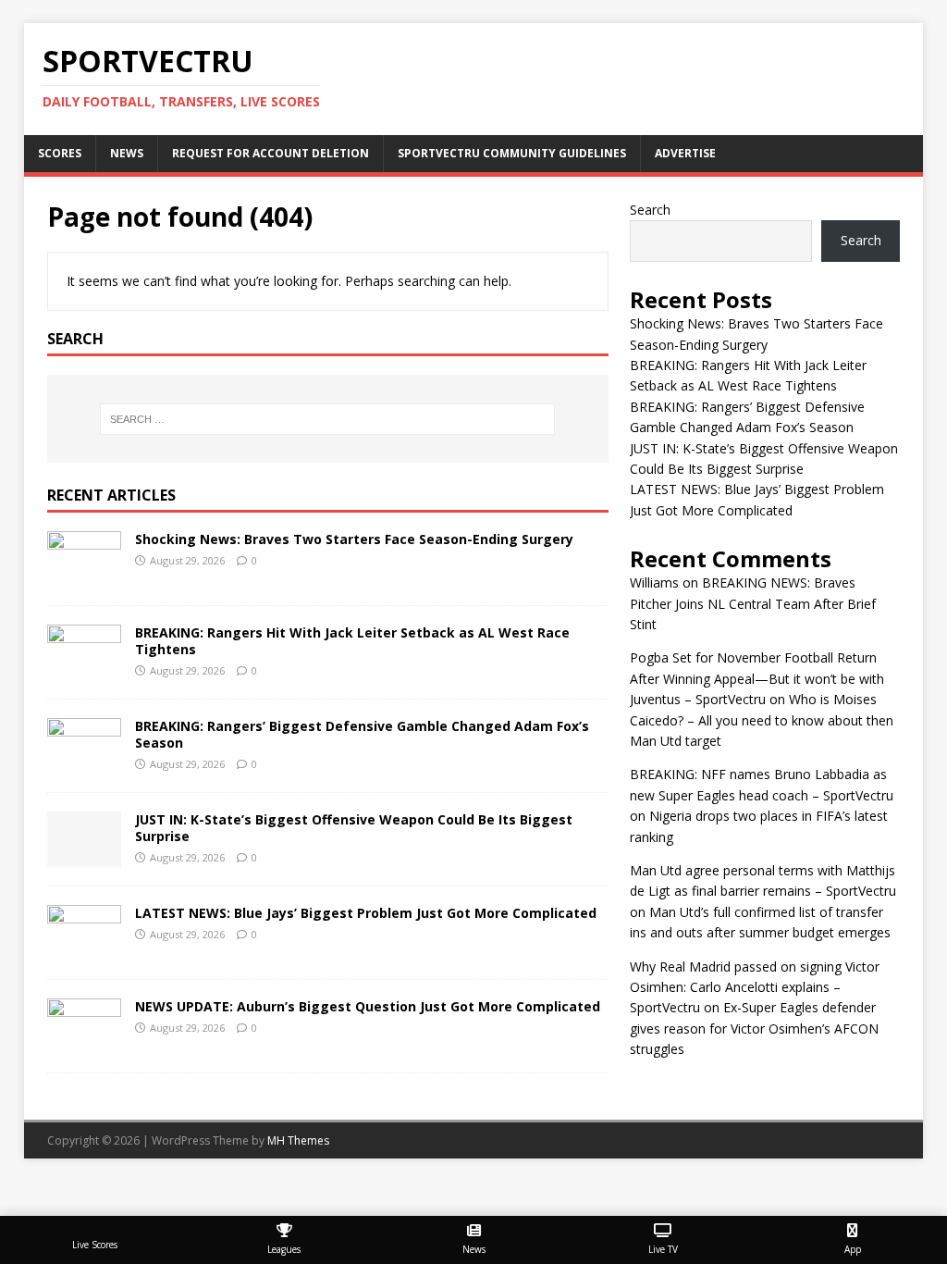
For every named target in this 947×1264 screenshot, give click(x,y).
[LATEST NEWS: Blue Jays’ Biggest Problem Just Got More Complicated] (84, 949)
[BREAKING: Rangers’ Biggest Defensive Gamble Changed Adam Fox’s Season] (84, 762)
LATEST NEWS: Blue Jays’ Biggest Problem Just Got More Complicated (365, 913)
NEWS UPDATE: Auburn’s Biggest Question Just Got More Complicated (367, 1006)
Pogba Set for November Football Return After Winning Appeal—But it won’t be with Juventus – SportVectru (757, 678)
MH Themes (298, 1140)
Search (650, 209)
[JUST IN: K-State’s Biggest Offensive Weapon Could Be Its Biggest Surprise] (84, 855)
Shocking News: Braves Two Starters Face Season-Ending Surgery (354, 539)
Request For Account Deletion (270, 153)
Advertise (685, 153)
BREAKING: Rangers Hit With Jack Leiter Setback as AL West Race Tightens (352, 641)
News (126, 153)
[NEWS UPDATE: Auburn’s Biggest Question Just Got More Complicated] (84, 1042)
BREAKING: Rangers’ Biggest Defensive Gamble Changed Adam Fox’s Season (362, 734)
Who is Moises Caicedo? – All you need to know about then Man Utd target (761, 720)
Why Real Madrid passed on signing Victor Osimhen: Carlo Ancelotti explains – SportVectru (754, 987)
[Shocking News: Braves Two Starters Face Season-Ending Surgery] (84, 575)
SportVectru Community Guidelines (512, 153)
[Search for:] (328, 419)
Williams (654, 582)
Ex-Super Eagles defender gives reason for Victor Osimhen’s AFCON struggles (754, 1028)
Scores (59, 153)
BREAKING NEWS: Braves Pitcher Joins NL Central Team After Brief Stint (753, 603)
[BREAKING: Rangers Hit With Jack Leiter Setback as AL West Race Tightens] (84, 668)
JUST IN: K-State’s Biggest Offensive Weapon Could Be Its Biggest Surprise (353, 828)
